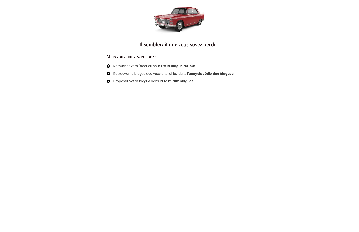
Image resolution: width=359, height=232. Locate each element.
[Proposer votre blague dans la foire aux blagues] (150, 81)
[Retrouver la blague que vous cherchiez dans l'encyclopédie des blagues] (170, 73)
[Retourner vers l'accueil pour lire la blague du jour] (151, 66)
